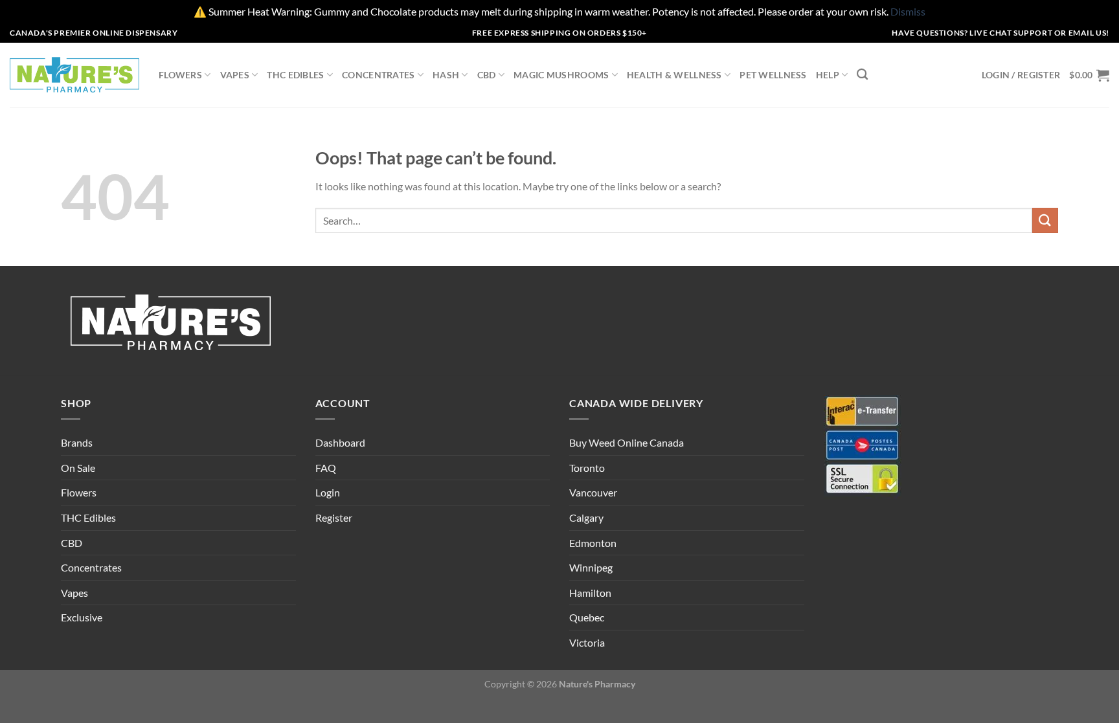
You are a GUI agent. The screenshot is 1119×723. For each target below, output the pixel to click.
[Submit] (1045, 220)
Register (333, 517)
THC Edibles (295, 74)
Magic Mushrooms (561, 74)
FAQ (325, 468)
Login (327, 492)
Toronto (587, 468)
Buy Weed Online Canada (626, 442)
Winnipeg (591, 567)
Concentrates (378, 74)
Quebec (586, 617)
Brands (77, 442)
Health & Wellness (674, 74)
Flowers (180, 74)
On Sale (78, 468)
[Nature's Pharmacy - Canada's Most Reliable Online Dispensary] (74, 75)
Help (827, 74)
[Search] (862, 74)
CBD (486, 74)
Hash (446, 74)
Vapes (234, 74)
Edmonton (592, 543)
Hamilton (590, 592)
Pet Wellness (773, 74)
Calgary (586, 517)
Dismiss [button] (907, 11)
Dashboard (340, 442)
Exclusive (81, 617)
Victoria (587, 642)
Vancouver (593, 492)
